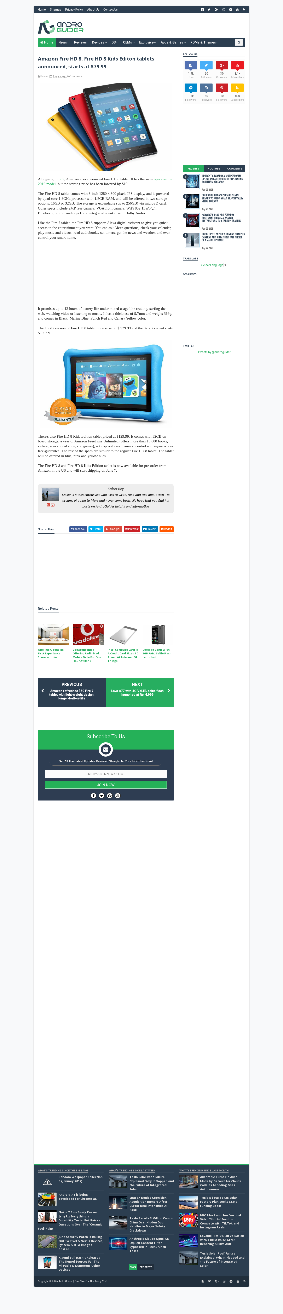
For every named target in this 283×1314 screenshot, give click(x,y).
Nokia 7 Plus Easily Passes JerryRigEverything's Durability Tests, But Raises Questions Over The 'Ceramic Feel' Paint (70, 1220)
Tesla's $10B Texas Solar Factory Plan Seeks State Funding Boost (218, 1202)
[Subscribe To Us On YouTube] (118, 795)
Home (42, 9)
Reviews (80, 42)
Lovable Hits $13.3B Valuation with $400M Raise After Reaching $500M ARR (222, 1240)
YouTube (214, 168)
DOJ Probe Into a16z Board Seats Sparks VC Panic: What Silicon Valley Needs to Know (222, 198)
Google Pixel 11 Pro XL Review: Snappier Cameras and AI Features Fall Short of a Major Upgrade (223, 237)
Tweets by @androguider (214, 352)
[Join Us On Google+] (110, 795)
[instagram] (224, 9)
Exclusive (146, 42)
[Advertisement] (169, 25)
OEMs (127, 42)
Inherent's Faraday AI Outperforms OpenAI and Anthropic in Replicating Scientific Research (222, 178)
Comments (234, 168)
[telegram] (230, 9)
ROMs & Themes (203, 42)
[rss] (244, 9)
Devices (98, 42)
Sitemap (55, 9)
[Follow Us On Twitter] (102, 795)
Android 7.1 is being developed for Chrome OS (78, 1197)
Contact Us (110, 9)
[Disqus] (106, 928)
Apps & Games (172, 42)
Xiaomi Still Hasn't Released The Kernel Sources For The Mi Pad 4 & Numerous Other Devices (79, 1264)
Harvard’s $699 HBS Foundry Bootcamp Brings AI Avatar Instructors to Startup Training (221, 217)
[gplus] (216, 9)
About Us (93, 9)
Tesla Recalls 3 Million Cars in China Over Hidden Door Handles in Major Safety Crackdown (151, 1224)
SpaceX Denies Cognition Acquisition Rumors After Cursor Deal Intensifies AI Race (148, 1204)
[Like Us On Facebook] (94, 795)
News (62, 42)
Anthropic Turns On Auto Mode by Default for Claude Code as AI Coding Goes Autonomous (220, 1183)
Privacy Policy (74, 9)
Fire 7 (59, 179)
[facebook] (202, 9)
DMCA (133, 1267)
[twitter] (209, 9)
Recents (193, 168)
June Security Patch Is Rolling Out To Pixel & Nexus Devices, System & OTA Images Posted (81, 1243)
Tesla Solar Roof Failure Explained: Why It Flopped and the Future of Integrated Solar (151, 1183)
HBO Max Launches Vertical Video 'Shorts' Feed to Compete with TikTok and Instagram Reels (220, 1221)
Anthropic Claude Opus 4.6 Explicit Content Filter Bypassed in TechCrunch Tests (149, 1245)
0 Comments (74, 76)
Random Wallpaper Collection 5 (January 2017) (81, 1179)
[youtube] (237, 9)
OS (113, 42)
